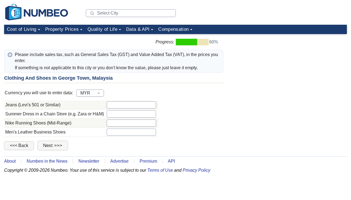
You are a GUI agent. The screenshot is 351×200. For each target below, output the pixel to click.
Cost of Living (21, 29)
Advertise (119, 161)
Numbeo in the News (47, 161)
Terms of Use (160, 170)
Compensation (173, 29)
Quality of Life (102, 29)
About (10, 161)
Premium (148, 161)
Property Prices (62, 29)
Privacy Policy (196, 170)
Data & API (137, 29)
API (171, 161)
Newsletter (88, 161)
